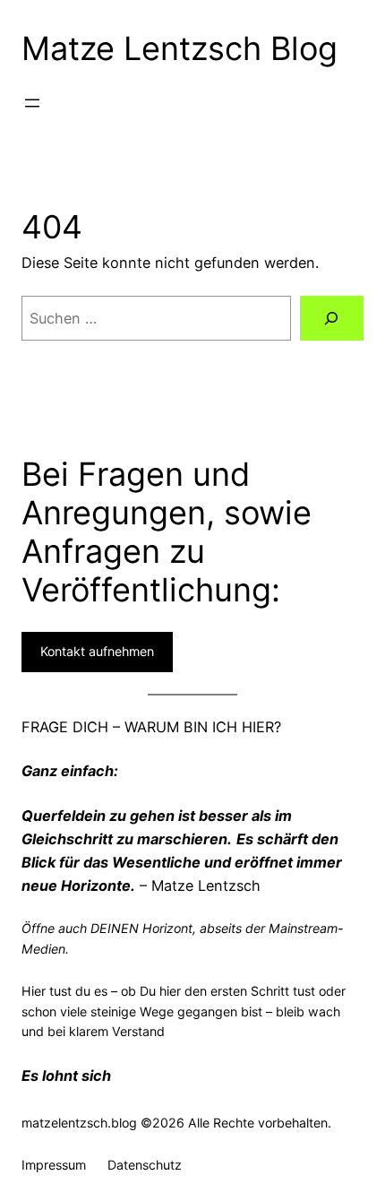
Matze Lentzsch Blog (179, 48)
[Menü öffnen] (32, 103)
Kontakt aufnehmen (97, 651)
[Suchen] (332, 318)
